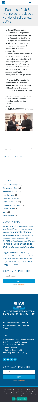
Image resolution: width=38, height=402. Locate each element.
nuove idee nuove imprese (21, 250)
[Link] (10, 3)
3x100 (4, 226)
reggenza (21, 258)
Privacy (6, 328)
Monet (8, 250)
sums (28, 261)
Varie (5, 212)
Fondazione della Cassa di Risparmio (24, 241)
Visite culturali (8, 216)
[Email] (4, 359)
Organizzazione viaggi (14, 253)
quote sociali (15, 258)
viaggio (10, 264)
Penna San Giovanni (18, 255)
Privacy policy (22, 399)
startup (18, 261)
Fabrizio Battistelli (11, 238)
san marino (12, 262)
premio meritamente (28, 255)
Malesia (4, 250)
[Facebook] (8, 359)
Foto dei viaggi (8, 195)
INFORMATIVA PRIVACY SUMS (15, 323)
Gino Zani (17, 247)
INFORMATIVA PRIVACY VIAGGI (16, 325)
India (21, 247)
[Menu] (30, 2)
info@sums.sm (11, 347)
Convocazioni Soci (10, 188)
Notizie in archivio (10, 202)
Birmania (21, 226)
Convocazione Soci (12, 235)
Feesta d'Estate (20, 238)
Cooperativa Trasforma (27, 235)
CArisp (25, 226)
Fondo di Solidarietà (11, 192)
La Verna (26, 247)
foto (12, 247)
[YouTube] (11, 359)
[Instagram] (15, 359)
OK (14, 399)
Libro (32, 247)
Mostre (12, 250)
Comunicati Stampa (10, 185)
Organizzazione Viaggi (11, 205)
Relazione (26, 258)
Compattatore (6, 232)
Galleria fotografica (10, 198)
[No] (35, 395)
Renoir (30, 258)
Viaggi (5, 264)
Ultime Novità (8, 209)
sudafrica (22, 261)
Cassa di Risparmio (13, 229)
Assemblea (12, 226)
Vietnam (15, 265)
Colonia (30, 229)
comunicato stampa (20, 232)
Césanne (5, 238)
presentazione (7, 258)
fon (11, 241)
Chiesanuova (24, 229)
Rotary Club (6, 261)
